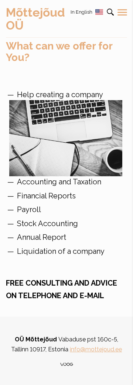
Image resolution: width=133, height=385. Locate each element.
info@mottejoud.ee (96, 349)
